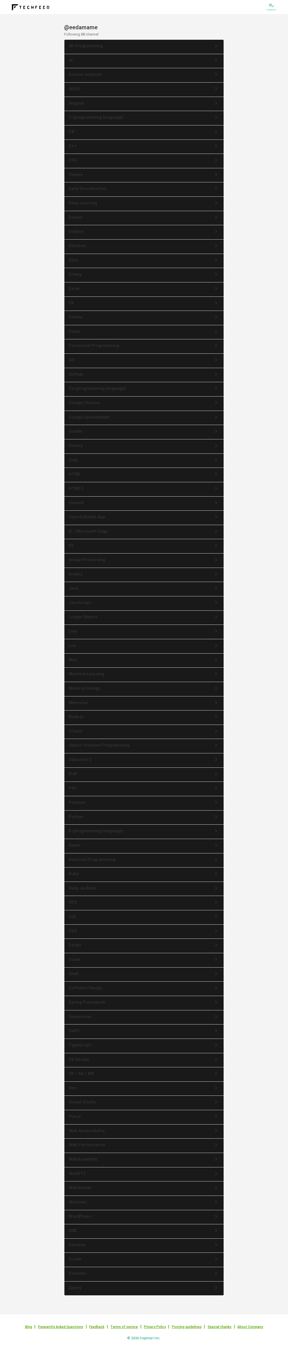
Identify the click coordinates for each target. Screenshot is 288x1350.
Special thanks (219, 1327)
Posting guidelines (187, 1327)
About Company (250, 1327)
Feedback (96, 1327)
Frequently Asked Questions (60, 1327)
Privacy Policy (155, 1327)
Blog (28, 1327)
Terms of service (124, 1327)
